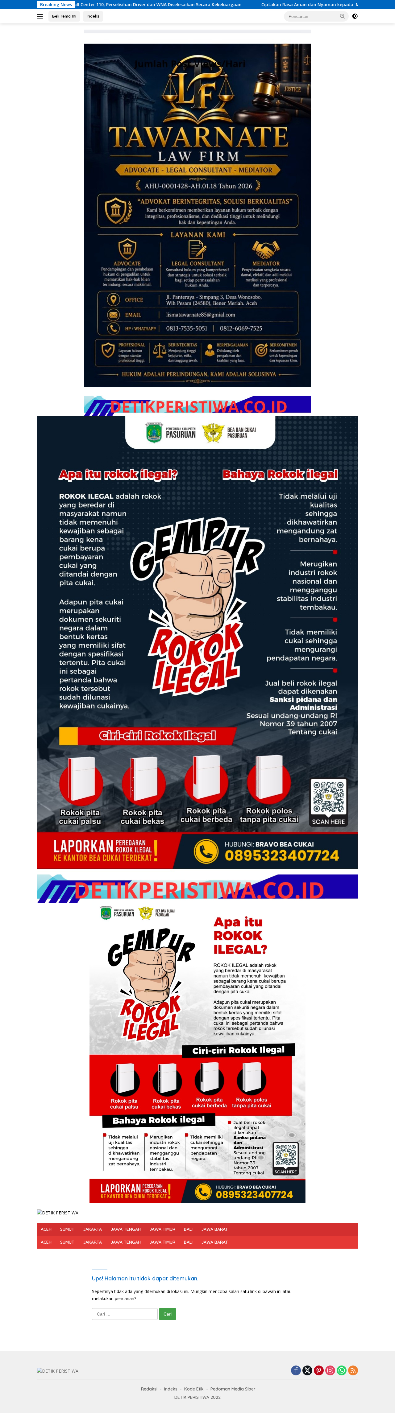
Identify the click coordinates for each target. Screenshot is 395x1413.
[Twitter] (307, 1371)
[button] (342, 16)
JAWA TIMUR (162, 1229)
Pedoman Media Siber (233, 1389)
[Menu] (41, 16)
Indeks (93, 16)
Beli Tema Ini (64, 16)
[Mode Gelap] (355, 16)
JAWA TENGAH (125, 1229)
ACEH (46, 1229)
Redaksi (149, 1389)
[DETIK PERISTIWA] (57, 1212)
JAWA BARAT (214, 1229)
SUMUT (67, 1229)
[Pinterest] (319, 1371)
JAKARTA (92, 1229)
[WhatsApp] (342, 1371)
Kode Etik (194, 1389)
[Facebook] (296, 1371)
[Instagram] (330, 1371)
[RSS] (353, 1371)
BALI (188, 1229)
